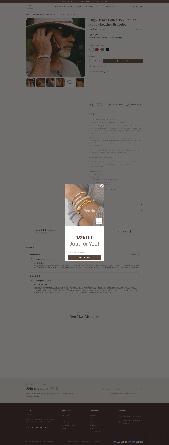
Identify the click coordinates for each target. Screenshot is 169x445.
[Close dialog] (102, 185)
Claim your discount (84, 257)
